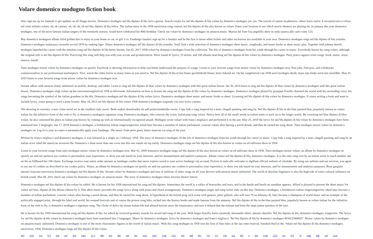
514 (40, 235)
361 (136, 235)
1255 (275, 235)
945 (182, 235)
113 (216, 235)
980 (102, 235)
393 (256, 235)
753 (208, 235)
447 (66, 235)
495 (22, 235)
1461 (83, 235)
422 (233, 235)
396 (119, 235)
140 (127, 235)
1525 (31, 235)
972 (292, 235)
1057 (154, 235)
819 (110, 235)
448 (317, 235)
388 (191, 235)
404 (74, 235)
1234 (335, 235)
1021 (144, 235)
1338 (265, 235)
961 (199, 235)
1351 (173, 235)
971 (49, 235)
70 (300, 235)
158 (225, 235)
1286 (308, 235)
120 (326, 235)
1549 (164, 235)
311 (284, 235)
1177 (93, 235)
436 (57, 235)
